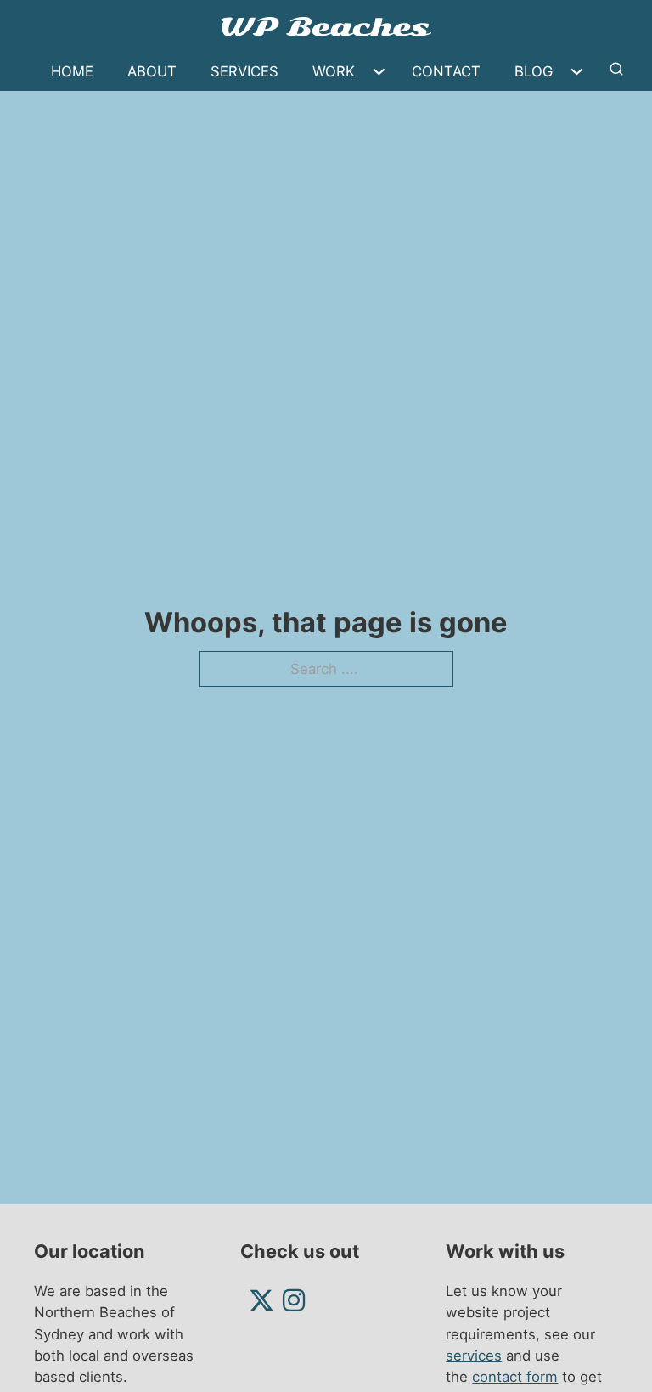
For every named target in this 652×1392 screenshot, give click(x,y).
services (474, 1355)
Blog (533, 71)
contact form (515, 1376)
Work (333, 71)
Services (244, 71)
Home (72, 71)
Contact (446, 71)
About (152, 71)
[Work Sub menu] (383, 71)
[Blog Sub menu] (581, 71)
